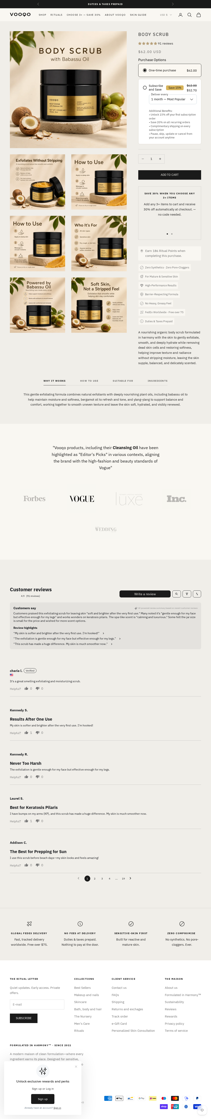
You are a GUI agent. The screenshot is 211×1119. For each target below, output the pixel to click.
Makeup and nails (86, 995)
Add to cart (170, 175)
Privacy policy (174, 1024)
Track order (120, 1016)
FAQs (115, 995)
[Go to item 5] (105, 529)
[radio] (169, 70)
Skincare (80, 1002)
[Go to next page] (131, 878)
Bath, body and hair (88, 1009)
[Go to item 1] (34, 498)
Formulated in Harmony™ (183, 995)
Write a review (145, 594)
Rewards (171, 1016)
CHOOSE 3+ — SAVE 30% (84, 14)
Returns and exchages (127, 1009)
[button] (148, 43)
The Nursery (82, 1016)
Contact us (119, 988)
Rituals (56, 14)
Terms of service (176, 1031)
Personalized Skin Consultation (133, 1031)
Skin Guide (138, 14)
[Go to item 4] (176, 498)
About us (171, 988)
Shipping (118, 1002)
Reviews (170, 1009)
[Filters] (187, 593)
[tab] (54, 382)
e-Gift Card (119, 1024)
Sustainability (174, 1002)
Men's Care (82, 1024)
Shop (42, 14)
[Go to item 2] (81, 498)
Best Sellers (82, 988)
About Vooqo (115, 14)
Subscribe (24, 1018)
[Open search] (176, 593)
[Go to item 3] (129, 498)
